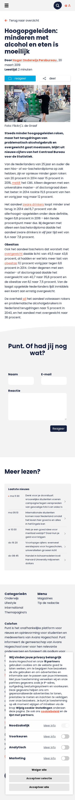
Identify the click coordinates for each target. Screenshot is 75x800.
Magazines (45, 598)
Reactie (14, 391)
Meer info (50, 725)
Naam (13, 374)
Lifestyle (10, 603)
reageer (20, 78)
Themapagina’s (16, 612)
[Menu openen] (6, 5)
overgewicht (14, 254)
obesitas (11, 263)
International (14, 608)
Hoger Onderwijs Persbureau (35, 60)
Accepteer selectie (39, 778)
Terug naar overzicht (24, 20)
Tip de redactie (48, 603)
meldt (16, 183)
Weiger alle (39, 770)
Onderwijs (12, 598)
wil (24, 299)
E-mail (46, 374)
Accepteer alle (39, 787)
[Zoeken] (57, 5)
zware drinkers (33, 204)
